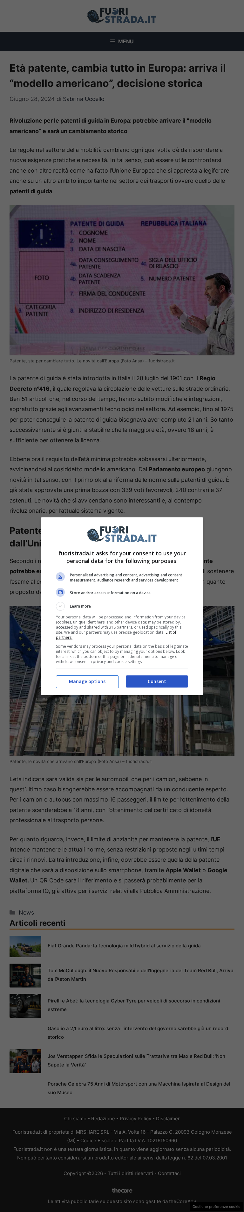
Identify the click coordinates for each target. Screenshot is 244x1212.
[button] (122, 606)
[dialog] (122, 606)
